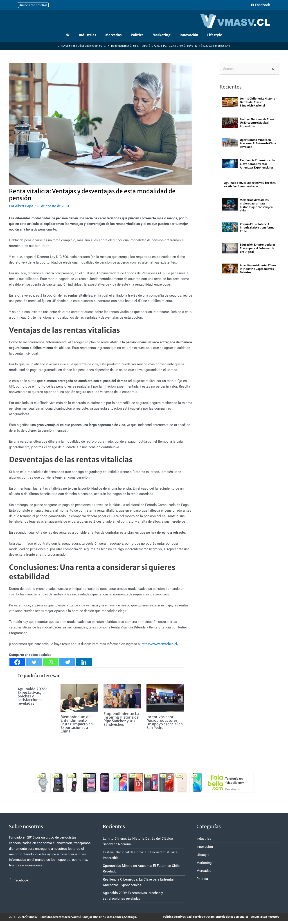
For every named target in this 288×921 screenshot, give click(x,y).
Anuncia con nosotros (265, 916)
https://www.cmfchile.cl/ (160, 644)
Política (137, 35)
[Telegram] (67, 662)
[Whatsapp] (50, 662)
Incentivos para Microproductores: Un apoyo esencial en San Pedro (164, 722)
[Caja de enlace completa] (249, 104)
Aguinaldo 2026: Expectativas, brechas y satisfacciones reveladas (32, 696)
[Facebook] (17, 662)
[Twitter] (34, 662)
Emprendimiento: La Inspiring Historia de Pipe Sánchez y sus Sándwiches (121, 719)
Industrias (87, 35)
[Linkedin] (84, 662)
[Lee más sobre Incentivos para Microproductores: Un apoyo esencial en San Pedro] (165, 697)
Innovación (189, 35)
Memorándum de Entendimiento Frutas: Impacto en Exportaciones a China (77, 724)
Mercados (113, 35)
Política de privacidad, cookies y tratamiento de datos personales (205, 916)
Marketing (162, 35)
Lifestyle (214, 35)
